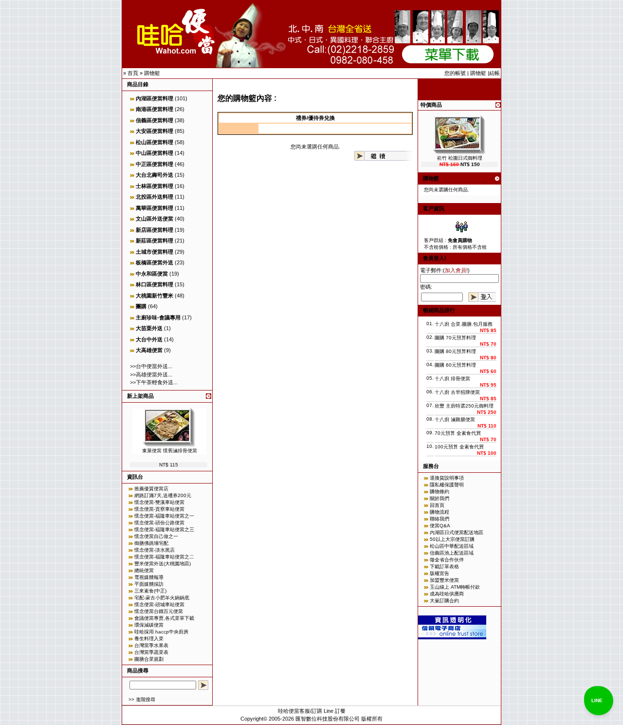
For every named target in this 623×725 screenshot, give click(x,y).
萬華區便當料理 (154, 208)
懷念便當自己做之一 (156, 536)
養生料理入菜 (149, 638)
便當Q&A (440, 525)
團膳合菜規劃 (149, 659)
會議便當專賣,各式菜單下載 (164, 618)
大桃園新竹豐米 (154, 295)
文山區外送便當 (154, 219)
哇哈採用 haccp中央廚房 (161, 631)
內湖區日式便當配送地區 (456, 532)
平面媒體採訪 (149, 584)
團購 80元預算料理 (455, 351)
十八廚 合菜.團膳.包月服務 (464, 324)
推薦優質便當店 (151, 488)
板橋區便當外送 (154, 262)
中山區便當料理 (154, 153)
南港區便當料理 (154, 109)
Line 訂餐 (335, 711)
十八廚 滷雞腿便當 (455, 419)
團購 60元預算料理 (455, 365)
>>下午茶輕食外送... (154, 382)
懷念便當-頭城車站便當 (159, 604)
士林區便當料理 (154, 186)
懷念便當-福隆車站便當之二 (164, 556)
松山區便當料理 (154, 142)
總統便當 (144, 570)
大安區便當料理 (154, 131)
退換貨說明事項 (447, 478)
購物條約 (439, 491)
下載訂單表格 (444, 566)
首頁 (133, 73)
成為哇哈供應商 (447, 593)
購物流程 (439, 512)
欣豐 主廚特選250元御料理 (464, 406)
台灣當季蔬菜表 (151, 652)
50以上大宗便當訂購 (452, 539)
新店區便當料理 (154, 230)
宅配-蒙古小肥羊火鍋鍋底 (161, 597)
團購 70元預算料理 (455, 337)
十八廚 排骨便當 (452, 378)
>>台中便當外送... (151, 366)
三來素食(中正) (150, 591)
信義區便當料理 (154, 120)
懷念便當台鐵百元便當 (158, 611)
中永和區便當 (152, 274)
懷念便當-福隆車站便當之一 (164, 516)
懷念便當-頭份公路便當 (159, 522)
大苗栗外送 (149, 328)
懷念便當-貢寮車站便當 (159, 509)
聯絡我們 (439, 518)
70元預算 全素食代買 (458, 433)
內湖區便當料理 (154, 98)
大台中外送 (149, 339)
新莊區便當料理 (154, 240)
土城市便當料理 (154, 252)
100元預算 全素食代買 (459, 446)
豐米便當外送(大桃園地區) (162, 563)
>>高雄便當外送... (151, 374)
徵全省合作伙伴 (447, 559)
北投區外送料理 (154, 197)
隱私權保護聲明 (447, 484)
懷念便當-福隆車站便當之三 (164, 529)
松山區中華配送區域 (452, 546)
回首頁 (437, 505)
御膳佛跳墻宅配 (151, 543)
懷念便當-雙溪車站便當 (159, 502)
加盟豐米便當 (444, 580)
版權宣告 (439, 573)
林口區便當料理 (154, 284)
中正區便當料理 (154, 164)
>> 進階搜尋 (141, 699)
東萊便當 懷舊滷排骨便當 (169, 450)
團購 (141, 306)
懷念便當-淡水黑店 (154, 550)
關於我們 (439, 498)
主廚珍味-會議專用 (158, 317)
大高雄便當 (149, 350)
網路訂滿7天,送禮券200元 (162, 495)
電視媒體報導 (149, 577)
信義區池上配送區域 (452, 553)
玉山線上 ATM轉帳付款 (455, 587)
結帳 (494, 73)
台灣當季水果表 (151, 645)
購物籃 (152, 73)
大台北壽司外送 (154, 175)
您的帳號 (455, 73)
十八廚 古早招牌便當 (457, 392)
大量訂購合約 (444, 600)
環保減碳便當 (149, 625)
